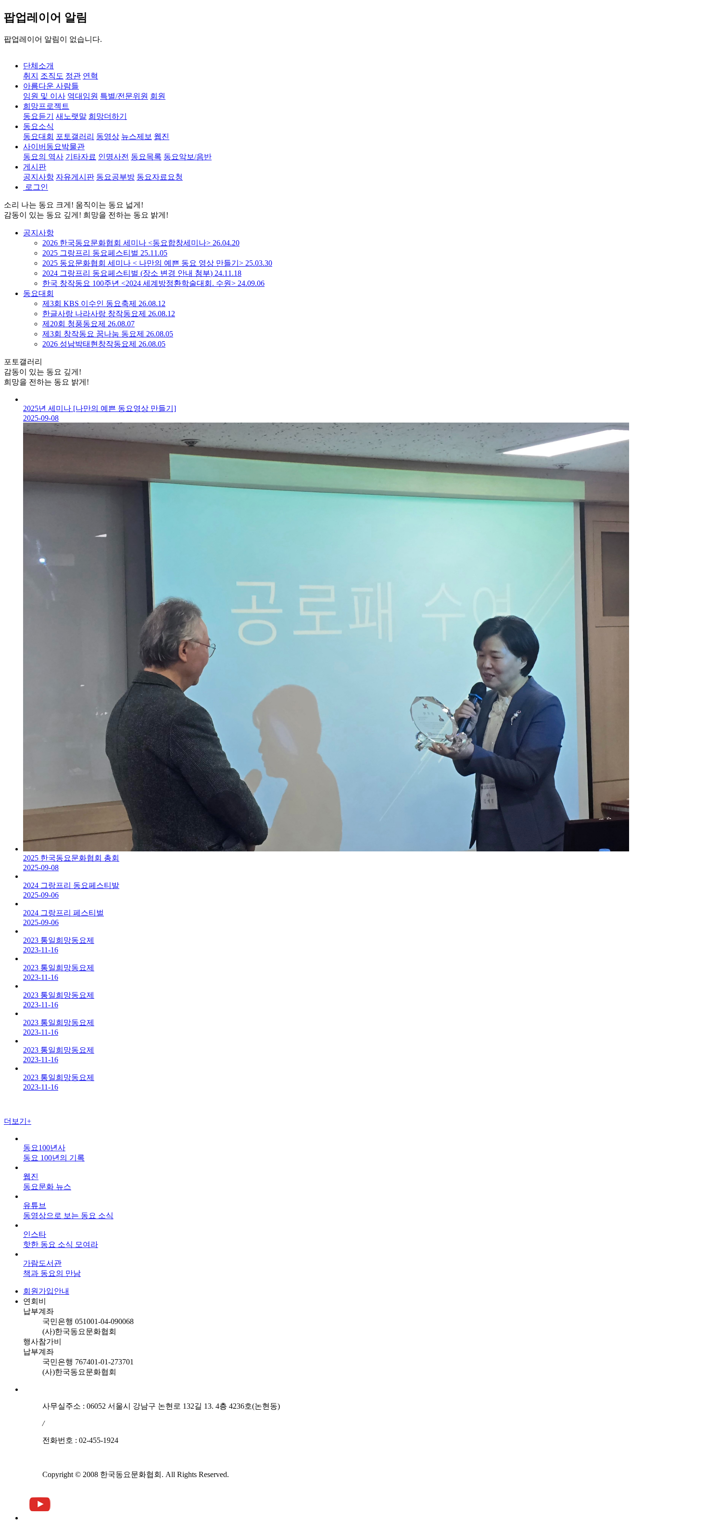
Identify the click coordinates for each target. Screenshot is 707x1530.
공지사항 (38, 233)
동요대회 (38, 293)
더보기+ (17, 1121)
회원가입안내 (46, 1291)
